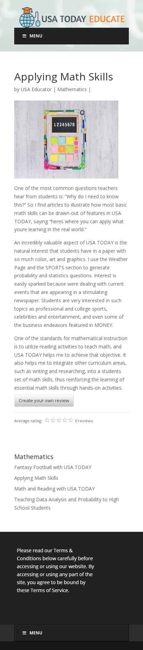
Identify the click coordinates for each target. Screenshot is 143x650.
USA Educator (36, 89)
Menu (36, 36)
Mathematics (72, 89)
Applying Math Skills (36, 478)
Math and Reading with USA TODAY (54, 488)
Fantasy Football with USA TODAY (52, 467)
